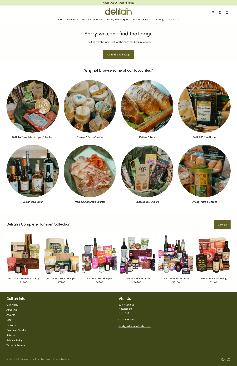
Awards (10, 314)
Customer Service (16, 330)
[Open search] (213, 12)
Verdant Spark (44, 359)
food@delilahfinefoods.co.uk (134, 326)
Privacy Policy (14, 340)
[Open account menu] (219, 12)
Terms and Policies (61, 359)
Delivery (11, 324)
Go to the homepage (118, 54)
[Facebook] (223, 359)
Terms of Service (15, 345)
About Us (11, 309)
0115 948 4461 (127, 319)
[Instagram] (229, 359)
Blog (8, 319)
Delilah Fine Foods (21, 359)
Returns (10, 335)
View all (222, 224)
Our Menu (12, 304)
